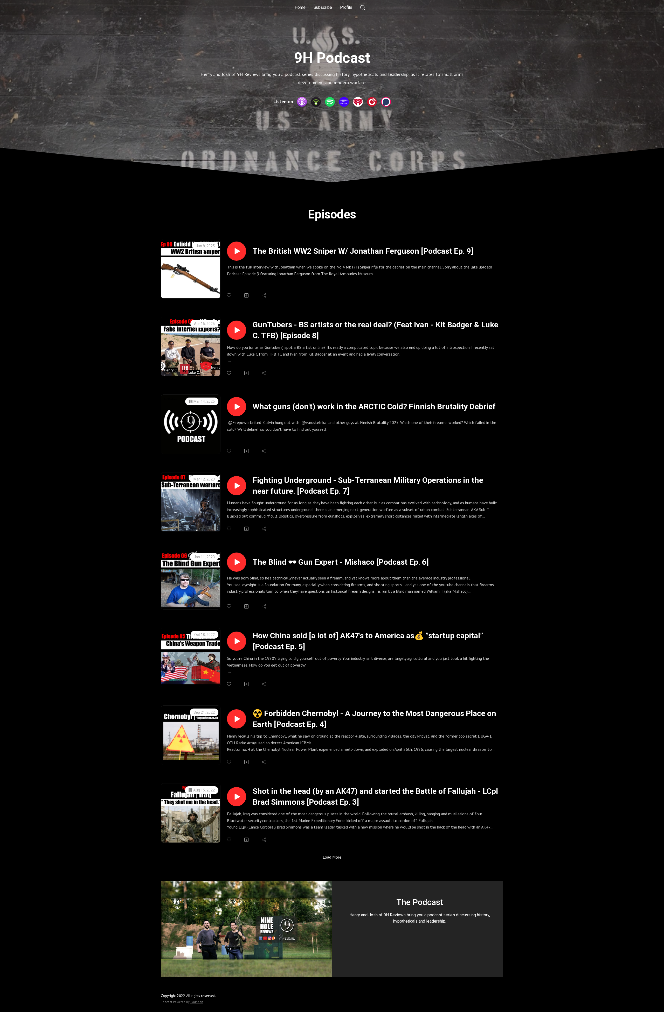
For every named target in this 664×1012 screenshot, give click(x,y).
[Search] (363, 7)
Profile (346, 7)
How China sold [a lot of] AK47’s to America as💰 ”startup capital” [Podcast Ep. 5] (368, 641)
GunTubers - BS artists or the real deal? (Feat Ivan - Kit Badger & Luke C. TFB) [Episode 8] (375, 330)
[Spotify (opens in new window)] (330, 102)
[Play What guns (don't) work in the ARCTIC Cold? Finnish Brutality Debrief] (236, 406)
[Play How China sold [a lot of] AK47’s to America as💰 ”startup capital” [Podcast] (236, 641)
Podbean (196, 1002)
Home (300, 7)
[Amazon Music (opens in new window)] (344, 102)
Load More (332, 857)
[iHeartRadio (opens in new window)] (358, 102)
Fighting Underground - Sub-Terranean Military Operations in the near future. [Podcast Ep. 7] (368, 486)
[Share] (264, 295)
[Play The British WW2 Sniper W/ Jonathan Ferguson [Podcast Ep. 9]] (236, 251)
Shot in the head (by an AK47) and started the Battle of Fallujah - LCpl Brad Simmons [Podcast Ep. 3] (375, 796)
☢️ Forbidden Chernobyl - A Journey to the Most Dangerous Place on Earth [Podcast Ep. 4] (374, 719)
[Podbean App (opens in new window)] (316, 102)
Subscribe (323, 7)
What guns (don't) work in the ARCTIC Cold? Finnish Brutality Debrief (374, 406)
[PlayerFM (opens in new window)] (372, 102)
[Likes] (229, 295)
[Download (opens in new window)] (247, 295)
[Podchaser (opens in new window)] (386, 102)
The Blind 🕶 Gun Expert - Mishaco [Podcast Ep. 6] (341, 562)
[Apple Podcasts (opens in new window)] (302, 102)
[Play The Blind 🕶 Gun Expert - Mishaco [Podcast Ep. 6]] (236, 562)
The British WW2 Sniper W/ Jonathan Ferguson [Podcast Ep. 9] (363, 251)
